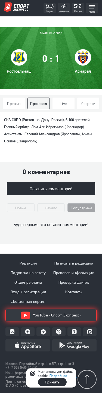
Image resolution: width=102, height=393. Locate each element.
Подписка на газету (28, 272)
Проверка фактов (73, 282)
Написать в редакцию (73, 263)
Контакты (73, 291)
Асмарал (83, 71)
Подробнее (58, 376)
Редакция (28, 263)
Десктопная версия (28, 301)
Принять (52, 382)
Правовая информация (73, 272)
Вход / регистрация (28, 291)
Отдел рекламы (28, 282)
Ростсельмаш (19, 71)
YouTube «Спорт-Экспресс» (57, 315)
